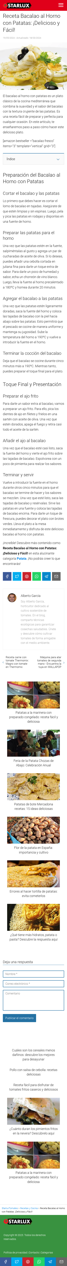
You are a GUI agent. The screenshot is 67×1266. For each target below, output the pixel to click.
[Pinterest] (27, 576)
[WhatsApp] (36, 576)
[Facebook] (7, 576)
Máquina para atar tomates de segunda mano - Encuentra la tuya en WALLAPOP (49, 662)
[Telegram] (46, 576)
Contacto (34, 1252)
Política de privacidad (16, 1252)
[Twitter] (17, 576)
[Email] (56, 576)
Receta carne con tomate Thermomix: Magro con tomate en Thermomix (17, 662)
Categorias (47, 1252)
